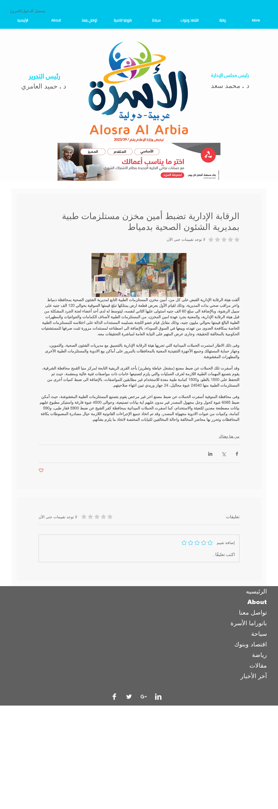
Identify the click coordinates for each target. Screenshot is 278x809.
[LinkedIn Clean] (158, 696)
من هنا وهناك (229, 436)
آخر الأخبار (254, 676)
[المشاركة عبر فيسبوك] (236, 453)
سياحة (259, 633)
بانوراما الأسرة (248, 623)
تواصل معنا (253, 612)
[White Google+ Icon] (143, 696)
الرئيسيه (256, 591)
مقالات (258, 665)
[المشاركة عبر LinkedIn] (210, 453)
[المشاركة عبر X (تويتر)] (223, 453)
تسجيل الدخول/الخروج (27, 10)
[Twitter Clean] (129, 696)
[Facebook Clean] (114, 696)
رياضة (259, 655)
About (257, 602)
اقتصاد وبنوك (250, 644)
